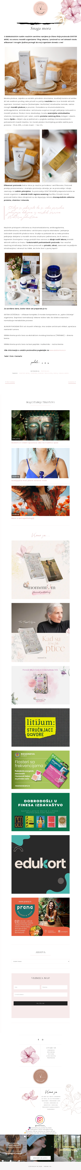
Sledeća (71, 382)
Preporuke (45, 371)
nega (56, 373)
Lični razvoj (51, 1056)
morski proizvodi (45, 373)
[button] (13, 1148)
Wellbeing (51, 1052)
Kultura (51, 1054)
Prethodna (11, 382)
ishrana (34, 373)
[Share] (42, 363)
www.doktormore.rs (57, 350)
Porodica (51, 1050)
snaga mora (64, 373)
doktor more (24, 373)
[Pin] (45, 363)
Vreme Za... (40, 8)
